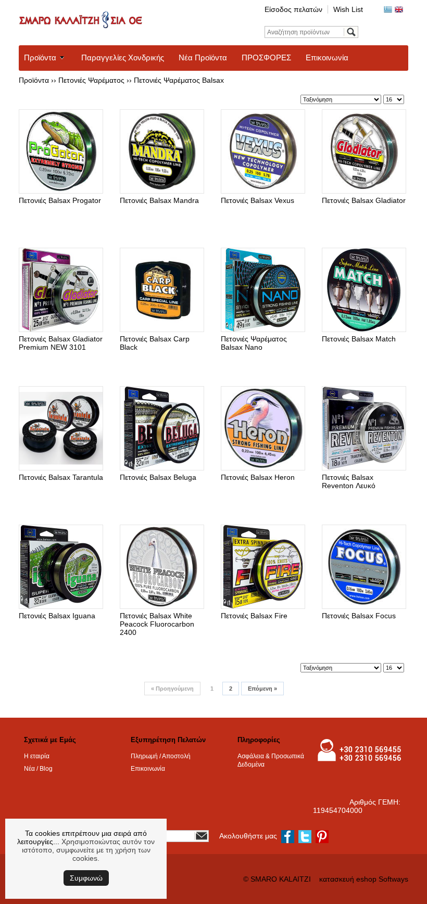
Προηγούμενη (172, 688)
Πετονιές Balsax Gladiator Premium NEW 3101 (61, 343)
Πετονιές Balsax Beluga (158, 477)
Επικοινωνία (327, 57)
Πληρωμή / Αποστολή (161, 756)
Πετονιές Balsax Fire (254, 616)
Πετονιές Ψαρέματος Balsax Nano (254, 343)
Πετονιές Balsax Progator (60, 200)
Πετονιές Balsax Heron (258, 477)
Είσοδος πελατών (293, 9)
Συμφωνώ (86, 878)
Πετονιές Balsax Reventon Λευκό (348, 481)
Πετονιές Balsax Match (359, 339)
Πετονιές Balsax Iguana (57, 616)
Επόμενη (262, 688)
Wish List (348, 9)
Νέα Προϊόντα (203, 57)
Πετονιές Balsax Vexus (257, 200)
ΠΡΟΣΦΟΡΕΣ (266, 57)
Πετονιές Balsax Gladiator (364, 200)
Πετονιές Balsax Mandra (159, 200)
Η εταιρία (36, 756)
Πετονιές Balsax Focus (359, 616)
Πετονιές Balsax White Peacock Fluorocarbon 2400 (157, 624)
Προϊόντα (40, 57)
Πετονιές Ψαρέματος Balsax (179, 80)
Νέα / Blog (38, 768)
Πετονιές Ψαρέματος (91, 80)
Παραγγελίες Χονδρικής (122, 57)
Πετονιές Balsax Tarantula (61, 477)
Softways (393, 879)
